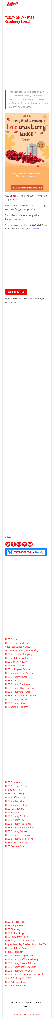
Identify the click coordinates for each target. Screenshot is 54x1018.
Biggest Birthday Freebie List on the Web (26, 944)
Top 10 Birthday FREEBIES (18, 978)
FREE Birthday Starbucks (17, 691)
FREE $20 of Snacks (15, 812)
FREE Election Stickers (16, 642)
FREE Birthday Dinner (16, 676)
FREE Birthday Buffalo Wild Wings (22, 959)
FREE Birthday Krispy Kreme (19, 955)
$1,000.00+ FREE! (13, 789)
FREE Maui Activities (15, 801)
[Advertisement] (27, 56)
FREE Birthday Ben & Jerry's (19, 838)
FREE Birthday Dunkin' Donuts (20, 695)
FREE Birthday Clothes (16, 816)
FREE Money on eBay (16, 661)
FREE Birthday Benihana (17, 684)
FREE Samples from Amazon (19, 672)
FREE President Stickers (17, 786)
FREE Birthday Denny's (17, 699)
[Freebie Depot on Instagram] (30, 546)
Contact (25, 1006)
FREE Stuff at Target (15, 933)
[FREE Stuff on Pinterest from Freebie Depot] (24, 546)
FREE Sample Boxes (15, 925)
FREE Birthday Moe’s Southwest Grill (24, 974)
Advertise (29, 1002)
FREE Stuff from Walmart (18, 658)
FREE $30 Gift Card (14, 808)
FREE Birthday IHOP (15, 819)
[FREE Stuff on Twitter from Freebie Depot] (8, 546)
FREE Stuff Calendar (15, 797)
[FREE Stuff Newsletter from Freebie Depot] (19, 546)
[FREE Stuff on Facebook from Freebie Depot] (13, 546)
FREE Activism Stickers (16, 981)
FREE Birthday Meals (15, 680)
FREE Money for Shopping (18, 654)
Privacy (38, 1002)
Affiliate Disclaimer (16, 1002)
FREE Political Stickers (16, 921)
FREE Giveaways (13, 929)
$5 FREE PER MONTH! (16, 951)
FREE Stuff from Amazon (17, 948)
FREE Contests (12, 782)
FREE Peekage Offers (15, 846)
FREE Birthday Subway (16, 831)
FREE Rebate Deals (14, 665)
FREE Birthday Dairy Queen (19, 970)
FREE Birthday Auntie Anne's (19, 827)
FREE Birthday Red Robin (18, 823)
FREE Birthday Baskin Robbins (20, 963)
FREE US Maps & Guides (17, 669)
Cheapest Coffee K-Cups (17, 646)
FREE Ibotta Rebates (15, 985)
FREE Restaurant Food (16, 936)
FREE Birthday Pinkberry (17, 834)
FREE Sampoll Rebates (16, 706)
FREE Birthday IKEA (15, 703)
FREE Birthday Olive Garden (19, 688)
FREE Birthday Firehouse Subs (20, 966)
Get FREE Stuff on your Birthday (21, 650)
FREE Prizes (11, 639)
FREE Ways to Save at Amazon (20, 940)
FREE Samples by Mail (16, 804)
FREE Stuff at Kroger (15, 793)
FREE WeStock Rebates (17, 842)
